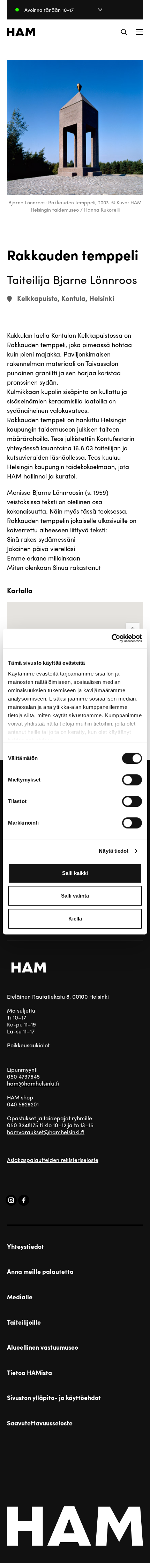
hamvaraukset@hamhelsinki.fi (45, 1132)
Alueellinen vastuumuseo (42, 1347)
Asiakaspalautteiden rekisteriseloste (52, 1160)
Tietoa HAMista (29, 1372)
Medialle (19, 1297)
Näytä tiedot (113, 851)
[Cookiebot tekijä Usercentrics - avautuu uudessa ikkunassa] (111, 638)
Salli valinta (75, 896)
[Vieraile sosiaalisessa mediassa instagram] (11, 1200)
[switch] (132, 779)
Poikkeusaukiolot (28, 1045)
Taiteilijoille (24, 1322)
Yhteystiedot (25, 1246)
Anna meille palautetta (40, 1271)
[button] (124, 32)
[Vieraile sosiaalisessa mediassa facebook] (23, 1200)
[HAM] (21, 32)
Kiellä (75, 919)
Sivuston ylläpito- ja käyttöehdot (54, 1397)
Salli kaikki (75, 873)
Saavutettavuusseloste (40, 1423)
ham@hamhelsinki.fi (33, 1083)
